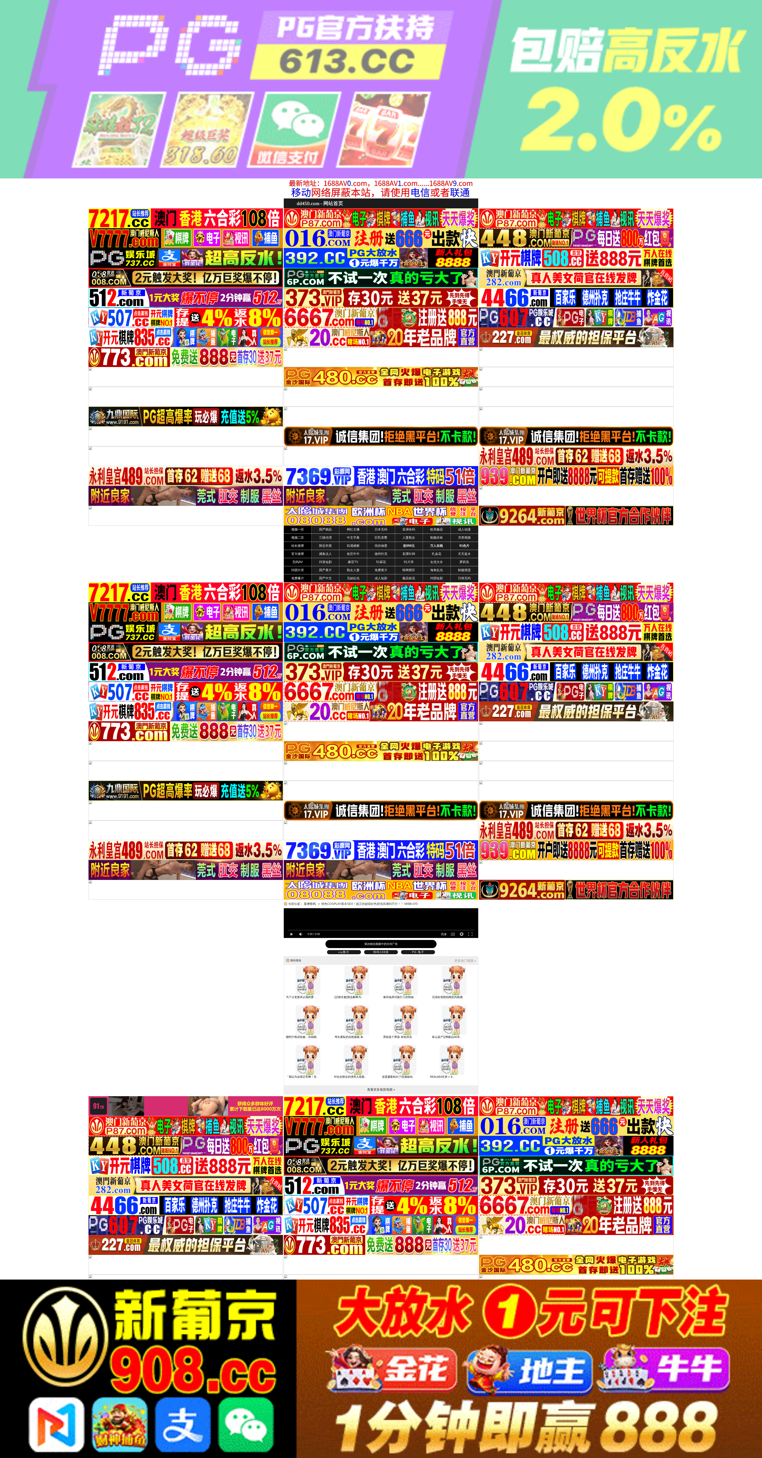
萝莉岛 (464, 562)
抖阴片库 (297, 570)
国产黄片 (325, 570)
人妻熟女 (408, 537)
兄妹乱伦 (353, 578)
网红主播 (353, 529)
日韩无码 (464, 578)
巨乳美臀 (381, 537)
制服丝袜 (436, 537)
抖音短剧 (325, 562)
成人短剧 (381, 578)
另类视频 (464, 537)
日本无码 (381, 529)
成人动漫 (464, 529)
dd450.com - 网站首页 (320, 203)
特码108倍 (381, 952)
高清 (443, 934)
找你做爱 (381, 545)
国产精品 (325, 529)
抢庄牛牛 (353, 554)
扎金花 (436, 554)
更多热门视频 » (465, 960)
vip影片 (343, 952)
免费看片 (297, 578)
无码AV (297, 562)
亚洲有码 (408, 529)
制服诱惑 (464, 570)
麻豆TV (353, 562)
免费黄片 (381, 570)
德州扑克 (381, 554)
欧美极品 (436, 529)
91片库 (409, 562)
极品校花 (408, 578)
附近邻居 (325, 545)
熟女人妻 (353, 570)
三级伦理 (325, 537)
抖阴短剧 (436, 578)
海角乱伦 (436, 570)
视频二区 (297, 537)
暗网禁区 (408, 570)
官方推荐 (297, 554)
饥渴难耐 (353, 545)
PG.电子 (418, 952)
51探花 (381, 562)
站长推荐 (297, 545)
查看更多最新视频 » (381, 1089)
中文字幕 (353, 537)
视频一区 (297, 529)
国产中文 (325, 578)
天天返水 (464, 554)
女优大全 (436, 562)
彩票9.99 (409, 554)
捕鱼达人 (325, 554)
